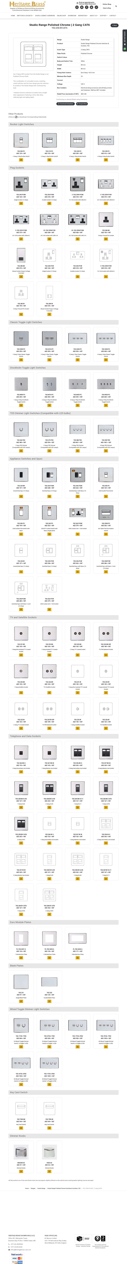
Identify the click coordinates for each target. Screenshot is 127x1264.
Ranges (33, 1188)
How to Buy (107, 8)
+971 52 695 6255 (16, 1247)
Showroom (72, 16)
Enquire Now (83, 104)
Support (103, 16)
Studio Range (41, 1188)
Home (13, 16)
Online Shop (107, 4)
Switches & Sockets (24, 16)
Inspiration (82, 16)
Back (115, 25)
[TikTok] (96, 7)
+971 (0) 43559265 (17, 1244)
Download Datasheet (66, 104)
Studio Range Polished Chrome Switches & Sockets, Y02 (64, 1188)
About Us (93, 16)
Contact (112, 16)
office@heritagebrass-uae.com (21, 1250)
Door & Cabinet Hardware (45, 16)
